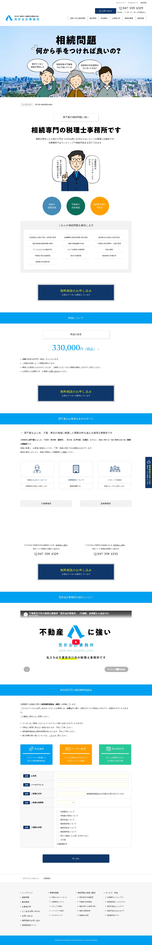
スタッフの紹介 (115, 469)
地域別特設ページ (29, 925)
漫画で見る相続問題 (77, 18)
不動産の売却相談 (76, 206)
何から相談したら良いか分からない (74, 836)
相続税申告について (68, 832)
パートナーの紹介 (58, 911)
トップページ (26, 104)
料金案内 (104, 18)
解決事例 (93, 18)
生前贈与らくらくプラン (115, 897)
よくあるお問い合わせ (31, 911)
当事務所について (76, 469)
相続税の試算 (84, 915)
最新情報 (143, 3)
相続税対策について (68, 824)
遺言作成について (67, 820)
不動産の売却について (69, 816)
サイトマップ (120, 3)
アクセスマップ (133, 3)
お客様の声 (116, 18)
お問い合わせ (107, 11)
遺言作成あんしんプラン (115, 906)
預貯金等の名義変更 (86, 897)
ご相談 (64, 452)
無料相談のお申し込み (148, 472)
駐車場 (61, 545)
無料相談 (141, 18)
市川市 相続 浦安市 (22, 17)
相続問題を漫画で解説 (86, 893)
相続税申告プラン (113, 915)
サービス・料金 (111, 893)
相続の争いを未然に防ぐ (87, 906)
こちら (51, 735)
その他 (63, 840)
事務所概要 (129, 18)
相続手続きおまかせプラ (115, 911)
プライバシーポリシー (31, 878)
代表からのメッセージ (37, 469)
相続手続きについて (68, 828)
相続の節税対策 (52, 206)
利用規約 (47, 878)
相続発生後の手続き (99, 206)
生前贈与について (67, 812)
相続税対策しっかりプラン (116, 902)
